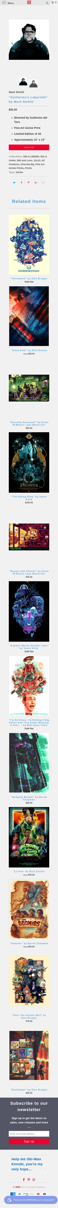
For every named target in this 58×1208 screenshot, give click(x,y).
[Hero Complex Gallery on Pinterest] (29, 1179)
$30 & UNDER (31, 156)
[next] (46, 39)
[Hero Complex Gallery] (29, 2)
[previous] (11, 39)
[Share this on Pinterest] (28, 182)
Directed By (27, 164)
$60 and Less (24, 160)
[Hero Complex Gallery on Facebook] (24, 1179)
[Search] (47, 3)
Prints (28, 168)
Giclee (19, 172)
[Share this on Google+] (36, 182)
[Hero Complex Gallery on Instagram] (34, 1179)
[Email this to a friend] (43, 182)
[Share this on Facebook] (21, 182)
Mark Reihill (16, 92)
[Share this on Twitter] (14, 182)
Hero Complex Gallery (32, 1187)
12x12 (37, 160)
